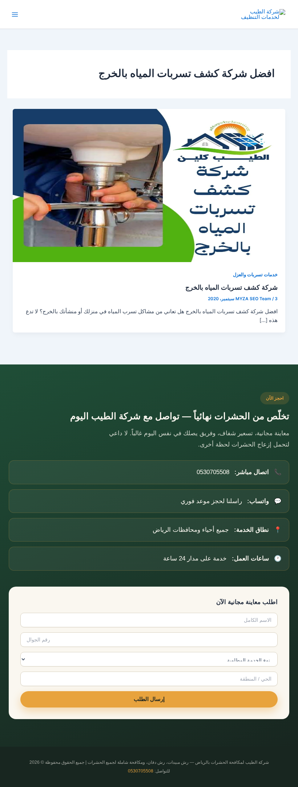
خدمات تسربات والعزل (255, 274)
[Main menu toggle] (15, 14)
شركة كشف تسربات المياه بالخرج (231, 287)
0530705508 (140, 771)
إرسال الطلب (149, 699)
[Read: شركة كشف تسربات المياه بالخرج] (149, 185)
